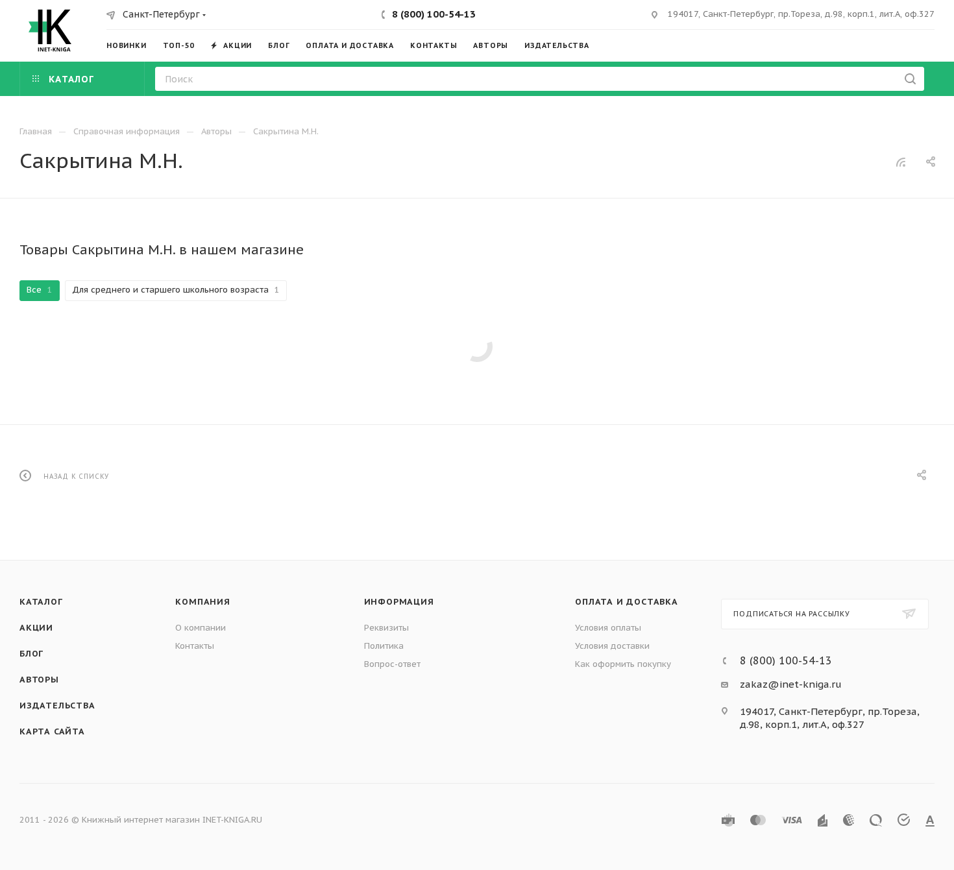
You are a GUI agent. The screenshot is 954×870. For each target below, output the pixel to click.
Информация (399, 601)
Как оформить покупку (623, 664)
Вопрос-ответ (392, 664)
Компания (202, 601)
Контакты (194, 645)
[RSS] (900, 162)
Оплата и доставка (626, 601)
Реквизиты (386, 627)
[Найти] (910, 79)
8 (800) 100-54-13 (434, 14)
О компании (200, 627)
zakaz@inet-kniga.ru (791, 684)
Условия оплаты (608, 627)
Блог (31, 653)
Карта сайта (52, 731)
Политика (384, 645)
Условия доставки (612, 645)
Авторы (39, 679)
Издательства (57, 705)
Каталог (41, 601)
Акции (36, 627)
